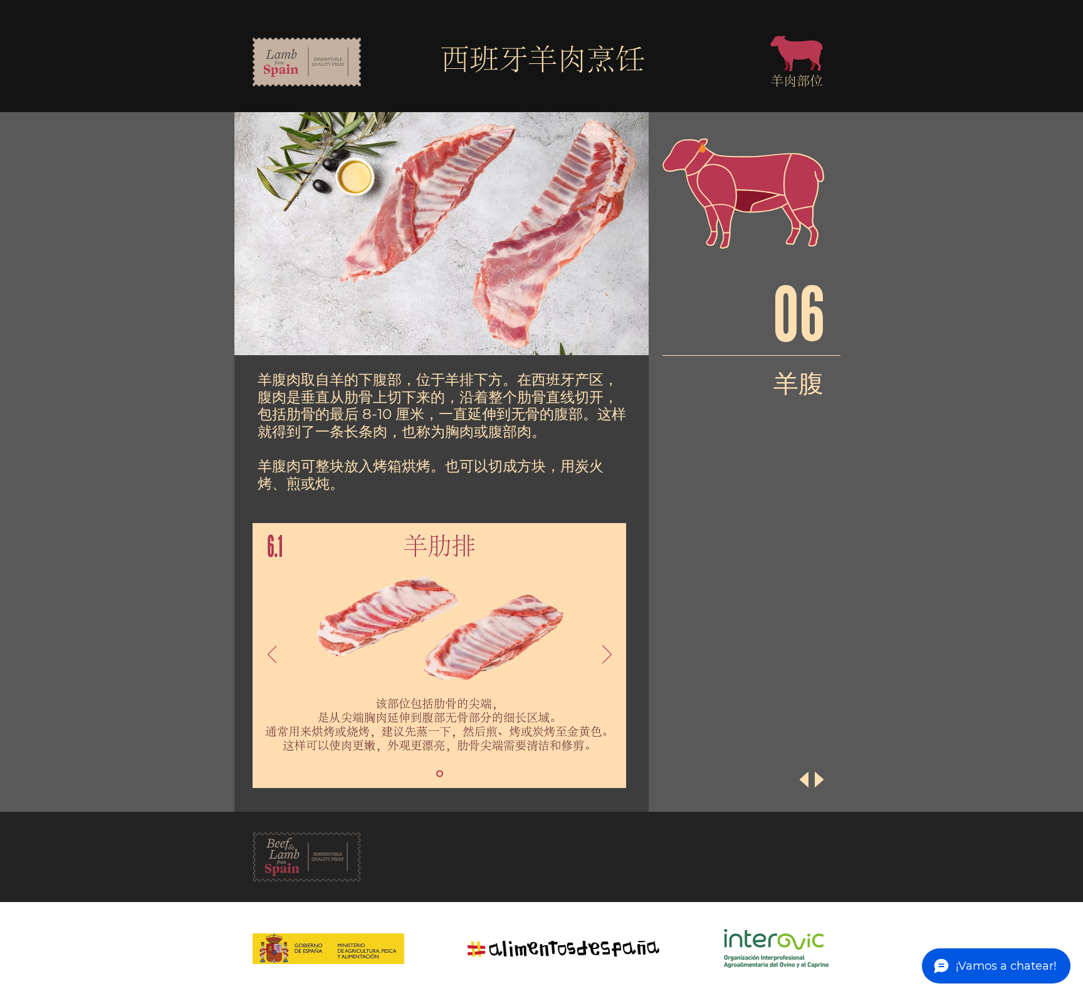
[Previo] (272, 655)
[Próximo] (607, 655)
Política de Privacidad (712, 896)
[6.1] (439, 773)
